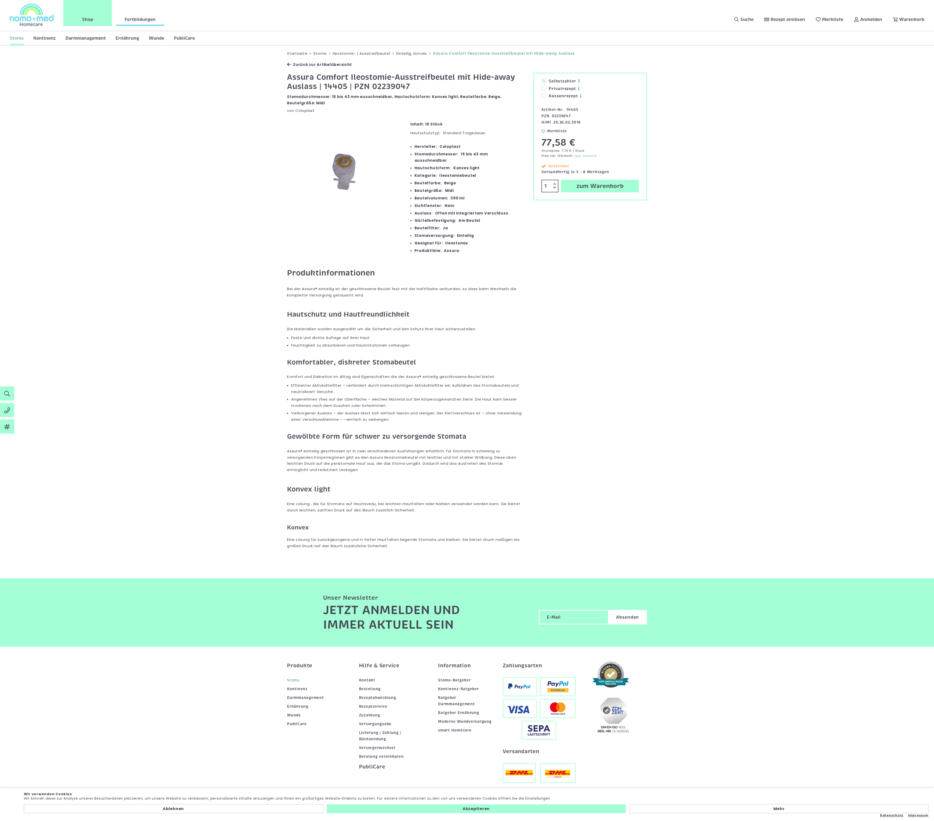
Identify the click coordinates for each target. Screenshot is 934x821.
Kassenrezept (563, 96)
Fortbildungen (140, 19)
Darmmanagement (85, 38)
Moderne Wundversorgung (465, 721)
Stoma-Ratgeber (454, 680)
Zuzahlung (369, 715)
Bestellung (370, 689)
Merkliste (557, 131)
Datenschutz (891, 815)
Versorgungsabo (375, 724)
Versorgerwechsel (377, 748)
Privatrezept (562, 88)
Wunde (156, 38)
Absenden (627, 617)
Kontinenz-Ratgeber (458, 689)
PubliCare (184, 38)
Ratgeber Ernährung (458, 713)
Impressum (918, 815)
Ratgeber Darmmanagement (456, 701)
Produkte (299, 665)
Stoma (17, 38)
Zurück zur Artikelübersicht (322, 64)
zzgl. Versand (585, 156)
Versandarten (521, 751)
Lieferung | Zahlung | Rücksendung (380, 736)
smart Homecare (455, 730)
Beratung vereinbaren (381, 756)
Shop (87, 19)
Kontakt (367, 680)
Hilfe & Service (379, 665)
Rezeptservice (373, 706)
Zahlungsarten (522, 665)
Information (454, 665)
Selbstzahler (562, 81)
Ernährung (127, 38)
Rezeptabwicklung (377, 698)
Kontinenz (44, 38)
